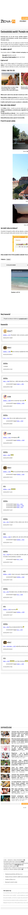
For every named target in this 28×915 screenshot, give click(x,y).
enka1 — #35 (20, 664)
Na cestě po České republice (9, 57)
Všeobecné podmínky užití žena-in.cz (13, 874)
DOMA (8, 259)
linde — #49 (6, 381)
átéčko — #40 (7, 537)
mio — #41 (6, 522)
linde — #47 (6, 418)
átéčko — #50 (7, 351)
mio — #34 (6, 646)
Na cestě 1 (5, 55)
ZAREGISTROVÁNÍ (23, 318)
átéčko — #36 (7, 609)
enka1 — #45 (6, 455)
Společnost (23, 21)
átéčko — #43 (7, 437)
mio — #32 (6, 627)
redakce (22, 861)
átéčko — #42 (20, 540)
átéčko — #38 (7, 574)
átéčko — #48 (7, 400)
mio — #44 (20, 504)
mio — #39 (6, 554)
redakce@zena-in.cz (19, 865)
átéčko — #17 (7, 335)
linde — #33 (12, 646)
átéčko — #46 (20, 474)
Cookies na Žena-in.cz (10, 879)
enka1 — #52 (20, 384)
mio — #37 (6, 592)
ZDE (24, 860)
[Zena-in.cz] (9, 21)
